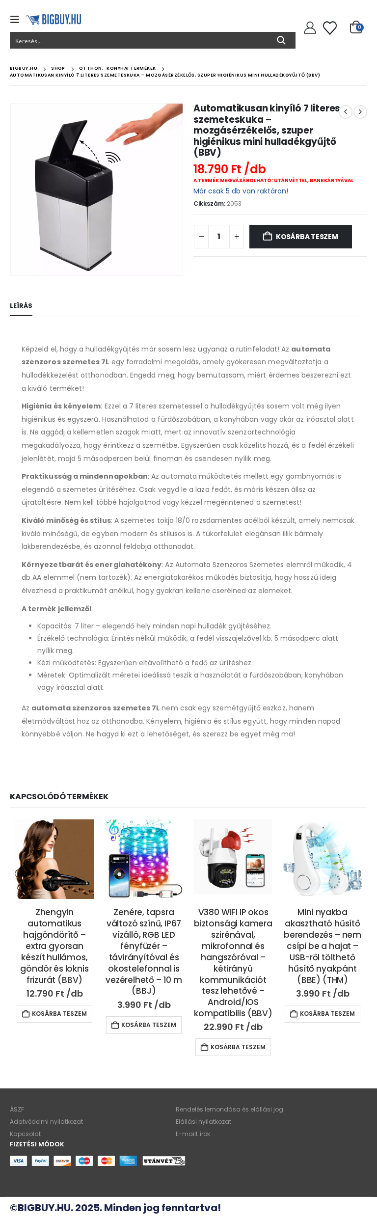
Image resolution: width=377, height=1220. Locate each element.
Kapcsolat (25, 1134)
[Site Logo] (53, 19)
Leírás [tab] (21, 305)
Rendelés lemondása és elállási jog (229, 1109)
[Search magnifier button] (281, 40)
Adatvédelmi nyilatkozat (46, 1121)
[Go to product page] (54, 859)
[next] (360, 112)
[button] (18, 19)
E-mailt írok (193, 1134)
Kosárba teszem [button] (59, 1013)
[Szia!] (308, 28)
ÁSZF (17, 1109)
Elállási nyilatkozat (203, 1121)
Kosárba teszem (307, 237)
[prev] (345, 112)
